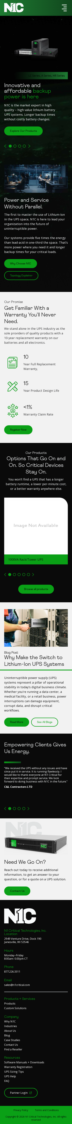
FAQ (6, 1081)
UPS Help (10, 1076)
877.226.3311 (12, 971)
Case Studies (12, 1040)
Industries (10, 1026)
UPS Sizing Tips (14, 1071)
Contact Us (11, 1045)
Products (9, 1003)
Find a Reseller (13, 1049)
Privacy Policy (20, 1110)
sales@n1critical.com (17, 985)
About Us (10, 1031)
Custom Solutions (15, 1008)
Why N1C (10, 1021)
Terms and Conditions (47, 1110)
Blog (7, 1035)
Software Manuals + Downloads (24, 1062)
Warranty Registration (18, 1067)
